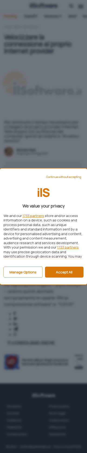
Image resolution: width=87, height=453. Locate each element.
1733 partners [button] (33, 215)
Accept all (64, 272)
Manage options (23, 272)
